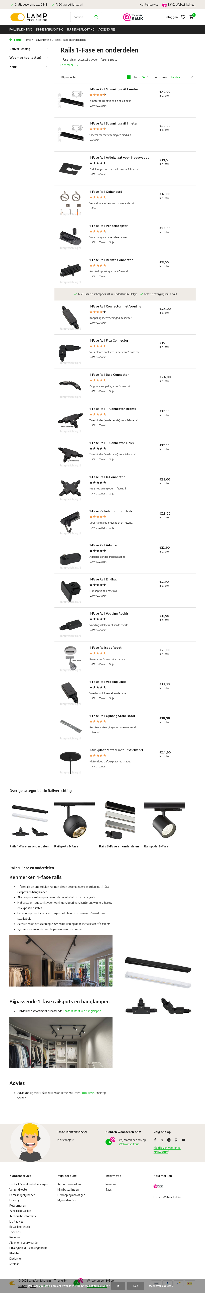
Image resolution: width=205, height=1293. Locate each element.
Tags (109, 1189)
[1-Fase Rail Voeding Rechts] (70, 625)
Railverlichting (20, 29)
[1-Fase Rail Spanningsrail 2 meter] (70, 100)
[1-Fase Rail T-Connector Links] (70, 454)
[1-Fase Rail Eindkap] (70, 590)
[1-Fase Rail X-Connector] (70, 488)
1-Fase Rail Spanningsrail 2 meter (113, 89)
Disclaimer (15, 1258)
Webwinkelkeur (186, 4)
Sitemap (14, 1263)
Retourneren (17, 1205)
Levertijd (14, 1200)
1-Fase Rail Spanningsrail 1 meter (113, 123)
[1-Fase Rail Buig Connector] (70, 386)
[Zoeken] (96, 17)
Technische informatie (23, 1216)
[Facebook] (155, 1140)
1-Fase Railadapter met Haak (110, 511)
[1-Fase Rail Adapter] (70, 556)
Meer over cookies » (161, 1285)
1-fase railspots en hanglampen (82, 1011)
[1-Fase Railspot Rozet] (70, 659)
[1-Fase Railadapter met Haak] (70, 522)
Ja (118, 1285)
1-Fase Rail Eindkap (103, 579)
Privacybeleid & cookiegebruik (28, 1248)
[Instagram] (169, 1140)
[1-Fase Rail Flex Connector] (70, 352)
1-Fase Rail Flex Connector (109, 340)
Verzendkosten (18, 1189)
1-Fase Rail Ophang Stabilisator (112, 716)
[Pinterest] (176, 1140)
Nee (135, 1285)
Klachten (14, 1253)
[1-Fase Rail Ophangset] (70, 203)
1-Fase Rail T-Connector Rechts (112, 408)
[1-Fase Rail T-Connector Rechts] (70, 420)
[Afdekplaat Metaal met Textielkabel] (70, 761)
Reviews (14, 1237)
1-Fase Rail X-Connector (107, 477)
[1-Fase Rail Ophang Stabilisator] (70, 727)
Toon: (137, 77)
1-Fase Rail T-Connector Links (111, 443)
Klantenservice (149, 4)
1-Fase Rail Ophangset (105, 191)
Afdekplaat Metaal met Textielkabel (116, 750)
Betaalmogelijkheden (22, 1195)
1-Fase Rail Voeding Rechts (109, 613)
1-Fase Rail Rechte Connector (111, 260)
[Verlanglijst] (183, 17)
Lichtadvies (16, 1221)
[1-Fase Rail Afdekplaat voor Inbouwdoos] (70, 169)
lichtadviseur (88, 1092)
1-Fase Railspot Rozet (105, 647)
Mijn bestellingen (68, 1189)
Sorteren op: (161, 77)
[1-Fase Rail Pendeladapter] (70, 237)
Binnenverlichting (49, 29)
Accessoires (106, 29)
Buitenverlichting (80, 29)
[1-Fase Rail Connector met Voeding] (70, 317)
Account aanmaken (69, 1184)
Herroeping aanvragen (71, 1195)
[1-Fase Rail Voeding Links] (70, 693)
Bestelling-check (19, 1226)
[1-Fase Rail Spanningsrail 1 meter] (70, 134)
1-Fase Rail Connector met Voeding (115, 306)
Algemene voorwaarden (24, 1242)
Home (27, 39)
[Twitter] (162, 1140)
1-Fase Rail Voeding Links (107, 681)
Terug (17, 39)
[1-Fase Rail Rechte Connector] (70, 271)
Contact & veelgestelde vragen (28, 1184)
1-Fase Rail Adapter (103, 545)
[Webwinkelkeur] (133, 17)
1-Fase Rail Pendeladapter (108, 225)
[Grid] (129, 77)
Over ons (14, 1232)
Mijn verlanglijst (67, 1200)
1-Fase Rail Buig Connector (109, 374)
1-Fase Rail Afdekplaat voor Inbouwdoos (119, 157)
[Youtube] (183, 1140)
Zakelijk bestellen (20, 1210)
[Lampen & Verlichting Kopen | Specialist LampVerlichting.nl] (29, 17)
